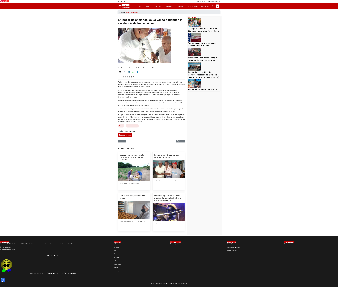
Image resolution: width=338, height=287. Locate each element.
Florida (121, 126)
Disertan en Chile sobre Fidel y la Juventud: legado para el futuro (202, 59)
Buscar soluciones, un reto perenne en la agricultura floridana (132, 157)
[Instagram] (128, 1)
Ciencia (116, 267)
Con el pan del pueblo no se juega (132, 196)
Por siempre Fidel (175, 244)
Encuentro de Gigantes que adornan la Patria (166, 156)
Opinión (286, 244)
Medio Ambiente (118, 264)
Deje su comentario (125, 135)
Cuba (115, 250)
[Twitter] (121, 1)
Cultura (116, 260)
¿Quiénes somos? (193, 6)
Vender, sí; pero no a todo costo (202, 89)
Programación (181, 6)
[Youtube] (124, 1)
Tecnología (117, 271)
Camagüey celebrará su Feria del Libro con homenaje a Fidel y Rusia (203, 29)
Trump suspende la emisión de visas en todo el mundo (201, 44)
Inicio (140, 6)
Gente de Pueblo (232, 244)
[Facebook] (118, 1)
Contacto (5, 242)
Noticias (147, 6)
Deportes (116, 257)
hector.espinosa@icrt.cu (214, 1)
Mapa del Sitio (205, 6)
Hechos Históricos (232, 250)
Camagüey (131, 68)
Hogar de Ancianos (132, 126)
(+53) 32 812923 (201, 1)
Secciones (158, 6)
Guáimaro (116, 244)
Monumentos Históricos (233, 247)
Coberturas (176, 242)
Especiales (169, 6)
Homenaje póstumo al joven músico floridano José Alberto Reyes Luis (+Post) (167, 198)
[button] (120, 72)
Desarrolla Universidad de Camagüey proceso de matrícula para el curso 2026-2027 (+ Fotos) (203, 75)
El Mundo (116, 254)
